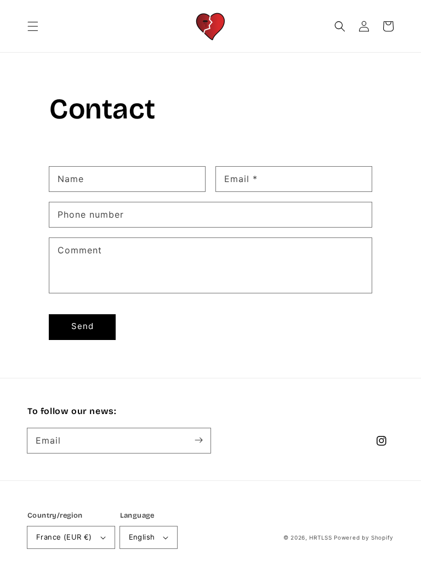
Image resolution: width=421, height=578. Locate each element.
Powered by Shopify (364, 537)
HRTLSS (320, 537)
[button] (33, 26)
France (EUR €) (64, 536)
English (142, 536)
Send (82, 326)
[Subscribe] (198, 440)
